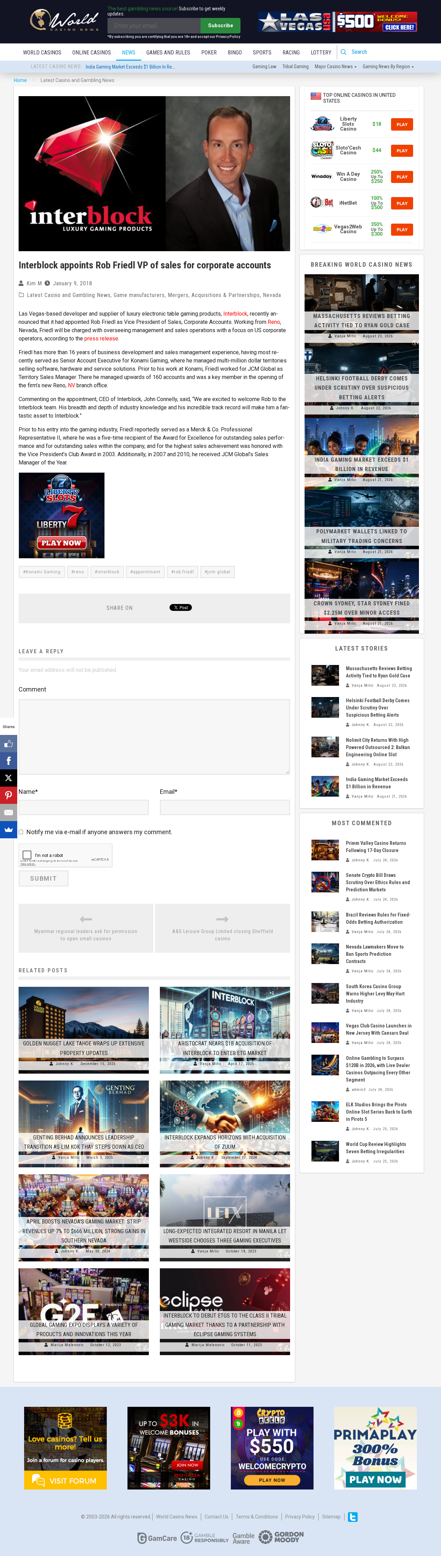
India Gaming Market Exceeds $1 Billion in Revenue (135, 67)
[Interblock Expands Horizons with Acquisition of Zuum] (225, 1080)
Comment (32, 689)
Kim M (34, 283)
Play (402, 124)
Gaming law (264, 66)
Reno (274, 322)
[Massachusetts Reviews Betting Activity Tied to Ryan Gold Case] (362, 274)
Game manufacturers (139, 295)
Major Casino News (334, 66)
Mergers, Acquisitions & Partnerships (214, 295)
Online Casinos (91, 52)
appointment (147, 572)
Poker (209, 52)
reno (79, 572)
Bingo (235, 52)
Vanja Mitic (211, 1064)
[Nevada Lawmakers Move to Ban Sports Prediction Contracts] (325, 953)
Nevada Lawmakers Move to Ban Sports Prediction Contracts (375, 954)
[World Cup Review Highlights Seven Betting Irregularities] (325, 1151)
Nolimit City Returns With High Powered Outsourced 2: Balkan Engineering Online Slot (378, 747)
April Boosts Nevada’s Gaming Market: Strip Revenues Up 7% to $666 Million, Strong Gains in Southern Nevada (83, 1230)
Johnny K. (65, 1064)
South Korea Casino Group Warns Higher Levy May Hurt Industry (375, 994)
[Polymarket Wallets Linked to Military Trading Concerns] (362, 490)
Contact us (216, 1516)
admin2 (359, 1089)
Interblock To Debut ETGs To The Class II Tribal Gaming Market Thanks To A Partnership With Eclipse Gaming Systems (225, 1325)
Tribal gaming (296, 66)
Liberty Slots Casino (348, 124)
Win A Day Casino (348, 176)
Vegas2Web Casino (348, 229)
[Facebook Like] (8, 743)
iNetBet (348, 203)
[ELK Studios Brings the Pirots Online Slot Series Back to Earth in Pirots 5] (325, 1111)
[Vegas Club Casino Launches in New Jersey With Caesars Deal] (325, 1032)
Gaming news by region (386, 66)
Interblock (235, 313)
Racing (291, 52)
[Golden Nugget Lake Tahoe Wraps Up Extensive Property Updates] (84, 987)
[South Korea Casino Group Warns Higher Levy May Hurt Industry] (325, 993)
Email (168, 791)
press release (101, 338)
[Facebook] (8, 760)
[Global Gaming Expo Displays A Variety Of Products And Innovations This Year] (84, 1268)
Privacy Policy (300, 1516)
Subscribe (220, 25)
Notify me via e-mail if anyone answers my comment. (99, 832)
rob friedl (184, 572)
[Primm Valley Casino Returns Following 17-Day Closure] (325, 850)
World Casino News (176, 1516)
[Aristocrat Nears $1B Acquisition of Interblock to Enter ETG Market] (225, 987)
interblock (109, 572)
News (128, 52)
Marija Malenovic (67, 1345)
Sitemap (331, 1516)
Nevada (272, 295)
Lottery (321, 52)
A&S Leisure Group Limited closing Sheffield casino (222, 935)
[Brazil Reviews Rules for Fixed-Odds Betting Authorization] (325, 921)
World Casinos (42, 52)
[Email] (8, 812)
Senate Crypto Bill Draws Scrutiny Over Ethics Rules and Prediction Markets (378, 882)
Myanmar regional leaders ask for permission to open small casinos (85, 935)
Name (28, 791)
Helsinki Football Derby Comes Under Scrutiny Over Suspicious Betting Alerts (362, 387)
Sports (262, 52)
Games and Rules (168, 52)
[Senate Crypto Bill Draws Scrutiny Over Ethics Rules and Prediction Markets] (325, 882)
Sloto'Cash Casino (348, 150)
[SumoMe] (8, 829)
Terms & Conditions (257, 1516)
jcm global (218, 572)
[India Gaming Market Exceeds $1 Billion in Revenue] (362, 418)
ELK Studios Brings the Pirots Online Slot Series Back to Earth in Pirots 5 (379, 1112)
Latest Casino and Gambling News (69, 295)
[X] (8, 778)
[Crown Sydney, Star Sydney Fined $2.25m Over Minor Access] (362, 561)
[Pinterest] (8, 795)
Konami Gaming (43, 572)
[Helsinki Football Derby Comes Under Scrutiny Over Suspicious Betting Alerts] (362, 346)
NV (71, 385)
